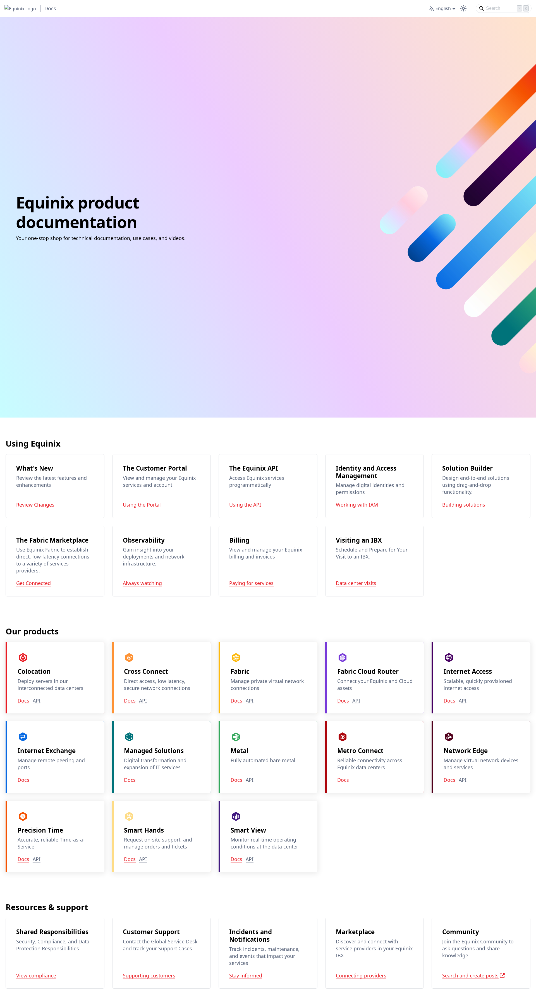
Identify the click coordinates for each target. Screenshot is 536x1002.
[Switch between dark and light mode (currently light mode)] (463, 8)
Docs (23, 700)
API (36, 700)
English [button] (443, 8)
